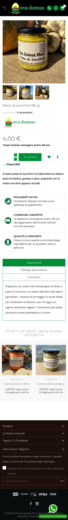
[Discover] (33, 494)
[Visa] (52, 494)
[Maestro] (15, 494)
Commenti (34, 277)
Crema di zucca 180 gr (17, 383)
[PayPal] (24, 494)
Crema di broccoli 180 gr (51, 383)
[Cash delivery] (43, 494)
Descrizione (34, 262)
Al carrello (30, 157)
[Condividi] (58, 157)
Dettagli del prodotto (34, 269)
